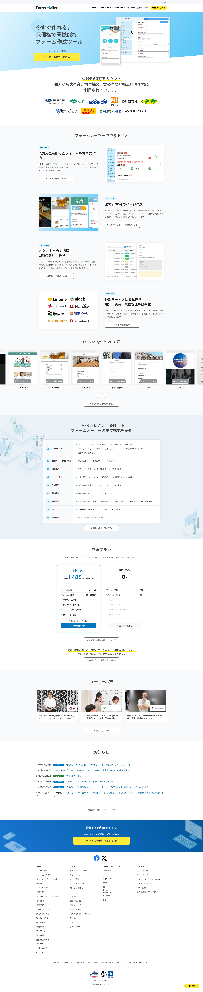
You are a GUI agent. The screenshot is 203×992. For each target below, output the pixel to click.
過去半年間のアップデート (148, 892)
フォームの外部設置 (145, 883)
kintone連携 (41, 922)
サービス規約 (68, 962)
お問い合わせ (142, 875)
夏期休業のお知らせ (74, 776)
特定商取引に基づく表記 (87, 962)
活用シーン (106, 7)
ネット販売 (74, 879)
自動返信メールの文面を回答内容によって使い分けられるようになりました (98, 764)
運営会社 (57, 962)
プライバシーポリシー (109, 962)
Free (105, 883)
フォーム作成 (42, 870)
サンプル (40, 944)
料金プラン (120, 7)
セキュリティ (42, 952)
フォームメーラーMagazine (148, 879)
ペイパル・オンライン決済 (47, 896)
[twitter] (104, 858)
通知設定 (40, 905)
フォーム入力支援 (43, 875)
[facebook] (97, 858)
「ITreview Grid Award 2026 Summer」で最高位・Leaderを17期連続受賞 (98, 770)
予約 (72, 892)
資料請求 (73, 918)
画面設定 (40, 883)
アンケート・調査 (77, 883)
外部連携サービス (43, 939)
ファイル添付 (42, 888)
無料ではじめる (158, 7)
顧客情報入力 (75, 901)
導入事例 (131, 7)
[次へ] (105, 395)
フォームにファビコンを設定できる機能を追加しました (89, 781)
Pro (104, 900)
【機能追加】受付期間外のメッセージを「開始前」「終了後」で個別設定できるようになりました (107, 787)
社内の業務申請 (76, 909)
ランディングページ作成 (46, 879)
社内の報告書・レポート (80, 913)
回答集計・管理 (42, 913)
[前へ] (98, 395)
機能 (94, 7)
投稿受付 (73, 896)
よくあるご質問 (143, 870)
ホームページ (75, 926)
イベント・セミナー (78, 870)
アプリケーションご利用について (136, 962)
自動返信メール (42, 909)
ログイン (164, 2)
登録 (72, 922)
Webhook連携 (42, 918)
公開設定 (40, 901)
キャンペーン (75, 875)
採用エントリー (76, 905)
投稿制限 (40, 892)
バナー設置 (141, 888)
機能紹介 (40, 926)
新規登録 (107, 870)
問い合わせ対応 (76, 888)
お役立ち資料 (142, 7)
